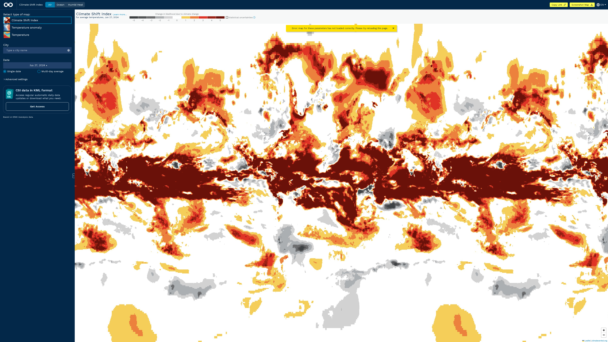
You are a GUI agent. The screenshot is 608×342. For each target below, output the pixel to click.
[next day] (58, 65)
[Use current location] (69, 50)
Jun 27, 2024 (37, 65)
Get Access (37, 106)
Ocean (60, 4)
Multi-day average (52, 71)
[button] (603, 330)
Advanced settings (16, 79)
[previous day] (16, 65)
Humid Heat (75, 4)
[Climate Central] (8, 5)
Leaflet (587, 340)
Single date (14, 71)
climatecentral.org (599, 340)
